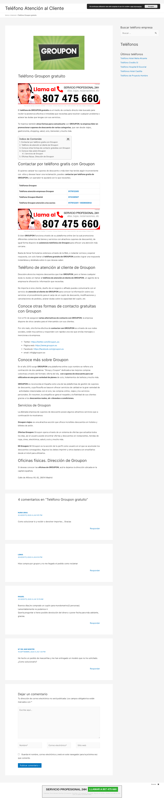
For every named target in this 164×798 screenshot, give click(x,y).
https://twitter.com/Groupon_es (45, 342)
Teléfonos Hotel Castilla (131, 71)
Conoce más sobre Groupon (34, 151)
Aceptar (151, 6)
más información (136, 6)
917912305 (73, 191)
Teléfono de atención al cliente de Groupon (40, 145)
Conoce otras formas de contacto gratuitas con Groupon (46, 148)
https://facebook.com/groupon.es (49, 349)
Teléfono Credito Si (129, 62)
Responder (95, 528)
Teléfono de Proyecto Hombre (134, 75)
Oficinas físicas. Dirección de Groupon (38, 156)
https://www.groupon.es (46, 345)
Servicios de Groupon (34, 154)
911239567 (73, 197)
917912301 (73, 203)
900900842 (86, 203)
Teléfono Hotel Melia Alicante (133, 58)
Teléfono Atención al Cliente (34, 8)
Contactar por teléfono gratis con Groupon (39, 142)
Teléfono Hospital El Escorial (133, 67)
